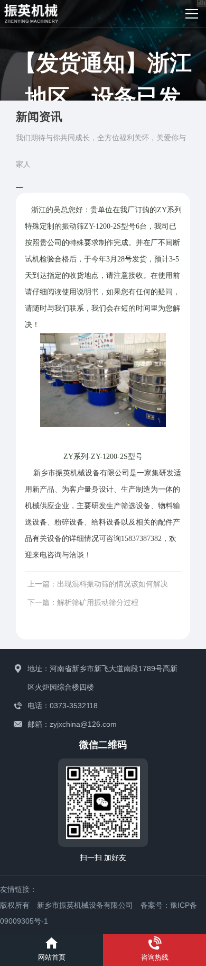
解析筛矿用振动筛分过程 (97, 602)
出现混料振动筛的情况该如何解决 (112, 584)
